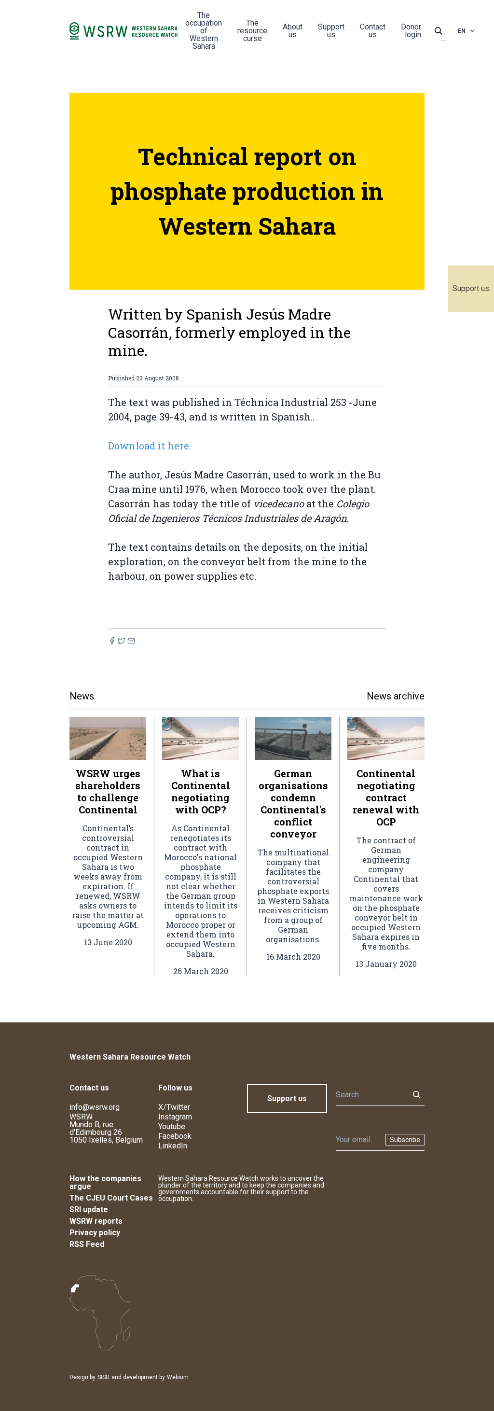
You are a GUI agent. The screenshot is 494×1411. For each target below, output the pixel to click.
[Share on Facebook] (112, 641)
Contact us (372, 30)
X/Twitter (174, 1107)
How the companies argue (105, 1182)
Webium (178, 1377)
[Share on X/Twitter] (121, 641)
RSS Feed (86, 1244)
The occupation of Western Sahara (203, 31)
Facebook (175, 1136)
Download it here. (149, 445)
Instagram (175, 1116)
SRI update (88, 1209)
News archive (396, 696)
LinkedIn (172, 1145)
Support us (471, 288)
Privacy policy (94, 1232)
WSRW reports (96, 1221)
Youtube (171, 1126)
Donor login (411, 30)
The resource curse (252, 30)
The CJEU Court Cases (111, 1197)
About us (292, 30)
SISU (103, 1377)
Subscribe (405, 1140)
